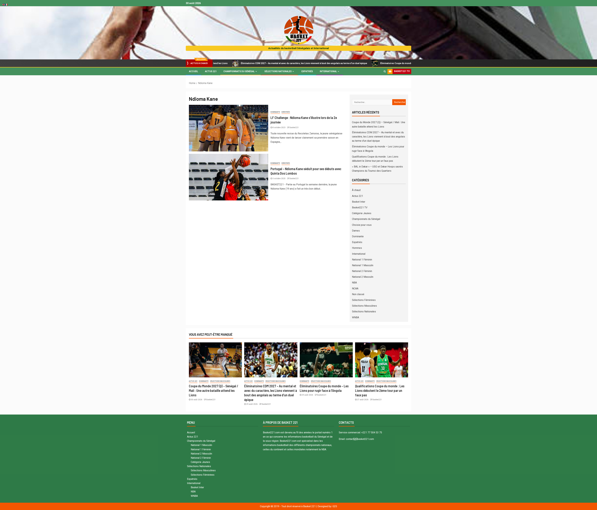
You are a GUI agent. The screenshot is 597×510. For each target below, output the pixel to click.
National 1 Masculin (362, 265)
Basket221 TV (359, 207)
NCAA (355, 288)
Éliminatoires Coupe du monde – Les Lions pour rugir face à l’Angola (375, 63)
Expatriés (307, 71)
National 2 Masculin (362, 276)
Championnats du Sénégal (239, 71)
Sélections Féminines (364, 300)
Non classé (358, 294)
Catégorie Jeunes (361, 213)
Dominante (275, 112)
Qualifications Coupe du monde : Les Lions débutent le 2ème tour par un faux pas (379, 390)
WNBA (355, 317)
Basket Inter (358, 201)
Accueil (193, 71)
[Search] (385, 71)
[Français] (6, 4)
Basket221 (294, 127)
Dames (356, 230)
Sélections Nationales (278, 71)
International (328, 71)
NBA (354, 282)
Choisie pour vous (362, 224)
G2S (335, 506)
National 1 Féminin (362, 259)
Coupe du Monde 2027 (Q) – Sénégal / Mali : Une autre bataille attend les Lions (213, 390)
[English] (3, 4)
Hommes (357, 247)
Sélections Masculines (364, 305)
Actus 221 (211, 71)
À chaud (356, 190)
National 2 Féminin (362, 271)
